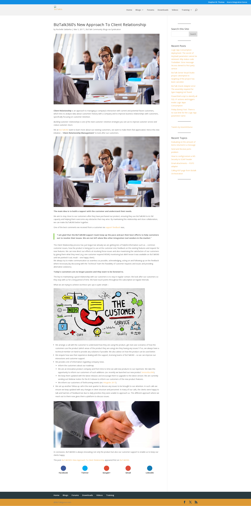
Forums (150, 10)
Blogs (138, 10)
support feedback (112, 227)
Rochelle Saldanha (64, 29)
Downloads (163, 10)
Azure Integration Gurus (237, 2)
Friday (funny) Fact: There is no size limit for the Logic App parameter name (183, 112)
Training (186, 10)
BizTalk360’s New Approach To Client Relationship (83, 460)
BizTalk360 (63, 130)
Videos (175, 10)
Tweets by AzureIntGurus (182, 127)
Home (129, 10)
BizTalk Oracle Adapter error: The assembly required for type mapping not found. (183, 89)
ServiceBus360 (147, 372)
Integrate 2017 (109, 382)
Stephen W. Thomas (216, 2)
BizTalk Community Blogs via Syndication (103, 29)
